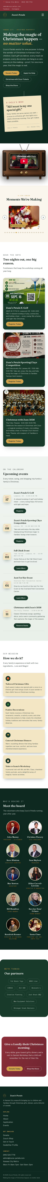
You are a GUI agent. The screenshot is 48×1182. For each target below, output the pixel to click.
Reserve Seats (22, 626)
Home (5, 1116)
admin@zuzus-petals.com (11, 6)
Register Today (15, 324)
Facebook (6, 9)
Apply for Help (29, 73)
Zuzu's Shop (8, 1138)
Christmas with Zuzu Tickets (17, 79)
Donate (6, 1135)
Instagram (15, 9)
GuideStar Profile (10, 1145)
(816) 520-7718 (26, 2)
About (5, 1119)
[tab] (5, 232)
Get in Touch (8, 1142)
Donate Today (11, 73)
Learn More (20, 568)
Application (8, 1122)
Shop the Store (12, 85)
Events (6, 1125)
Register (19, 511)
